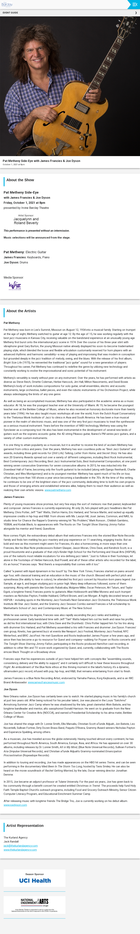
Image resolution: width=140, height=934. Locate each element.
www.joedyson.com (15, 805)
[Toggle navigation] (135, 4)
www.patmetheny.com (58, 490)
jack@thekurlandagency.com (21, 845)
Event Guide (10, 12)
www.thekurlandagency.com (20, 849)
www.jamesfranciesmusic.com (46, 682)
